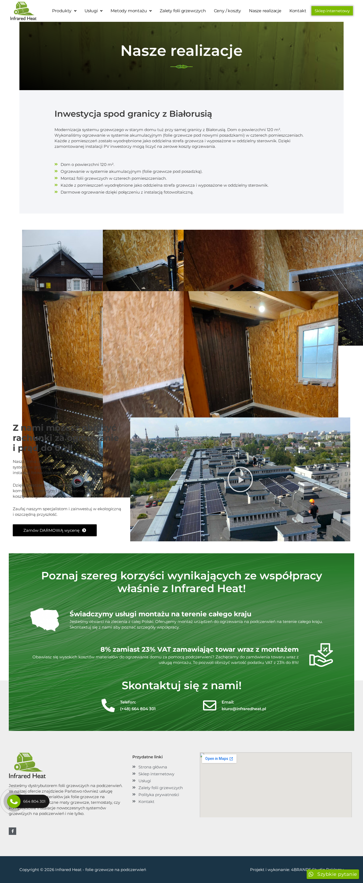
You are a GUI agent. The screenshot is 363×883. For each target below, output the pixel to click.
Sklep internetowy (332, 10)
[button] (64, 11)
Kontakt (297, 10)
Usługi (91, 10)
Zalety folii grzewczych (183, 10)
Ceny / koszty (227, 10)
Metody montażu (129, 10)
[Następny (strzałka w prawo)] (353, 441)
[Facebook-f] (12, 831)
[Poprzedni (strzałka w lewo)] (9, 441)
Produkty (61, 10)
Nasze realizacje (265, 10)
